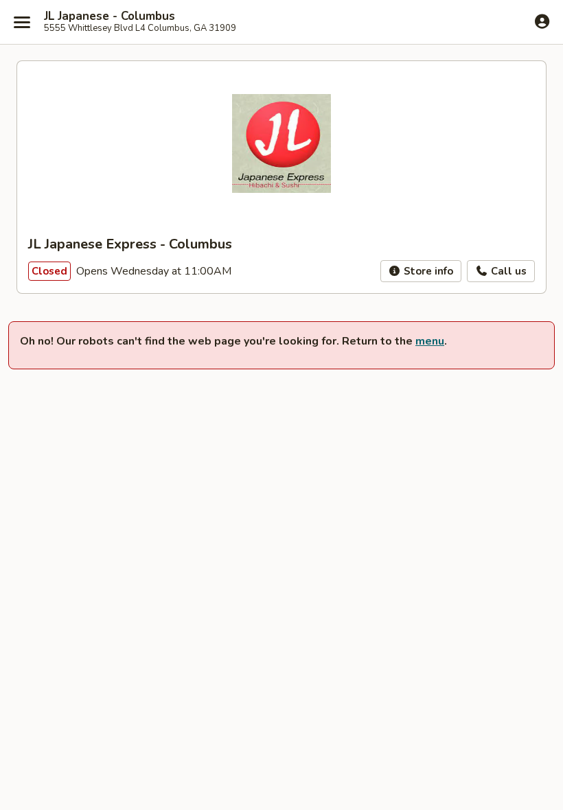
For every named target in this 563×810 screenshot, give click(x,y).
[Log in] (542, 21)
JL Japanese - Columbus (109, 16)
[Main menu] (22, 22)
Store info (427, 271)
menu (429, 341)
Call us (507, 271)
